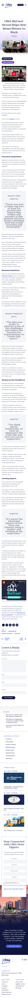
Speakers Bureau (6, 994)
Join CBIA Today (14, 946)
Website (4, 689)
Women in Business (7, 633)
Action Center (19, 982)
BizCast (4, 631)
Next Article (21, 639)
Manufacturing (10, 747)
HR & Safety (9, 742)
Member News (10, 753)
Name (3, 674)
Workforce (17, 633)
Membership (5, 990)
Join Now (20, 5)
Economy (9, 739)
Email (3, 682)
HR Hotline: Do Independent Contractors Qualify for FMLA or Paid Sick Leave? (14, 720)
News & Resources (6, 992)
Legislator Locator (20, 984)
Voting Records (19, 986)
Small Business (12, 631)
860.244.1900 (5, 975)
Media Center (10, 750)
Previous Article (7, 639)
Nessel (12, 119)
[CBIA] (8, 6)
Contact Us (5, 982)
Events (3, 984)
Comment (4, 659)
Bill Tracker (18, 988)
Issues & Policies (11, 744)
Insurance (4, 988)
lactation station (7, 276)
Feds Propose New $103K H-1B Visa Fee (15, 726)
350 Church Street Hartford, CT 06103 (12, 973)
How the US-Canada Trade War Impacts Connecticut (14, 715)
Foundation (5, 986)
